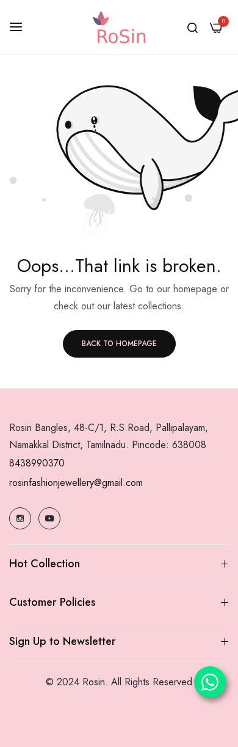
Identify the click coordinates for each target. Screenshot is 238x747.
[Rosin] (119, 27)
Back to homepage (119, 343)
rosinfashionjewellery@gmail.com (76, 483)
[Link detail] (20, 518)
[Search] (192, 26)
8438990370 (37, 463)
